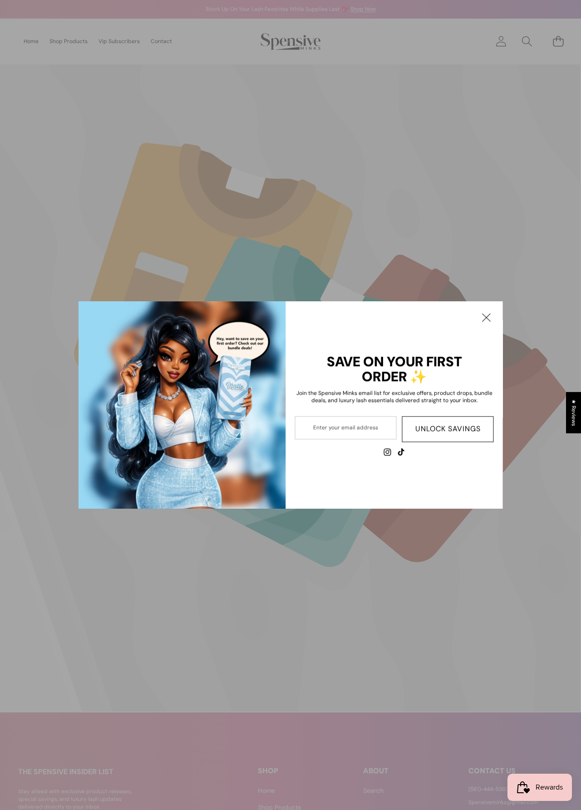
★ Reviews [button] (573, 412)
